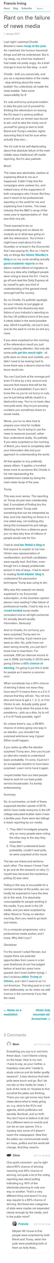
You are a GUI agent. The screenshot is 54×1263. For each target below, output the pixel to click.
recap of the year (35, 46)
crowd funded (13, 610)
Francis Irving (15, 3)
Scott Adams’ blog (29, 574)
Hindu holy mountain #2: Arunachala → (40, 1014)
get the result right (30, 352)
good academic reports (19, 263)
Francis (23, 1224)
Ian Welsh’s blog (31, 545)
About (7, 8)
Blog (15, 8)
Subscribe (26, 8)
